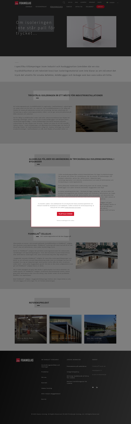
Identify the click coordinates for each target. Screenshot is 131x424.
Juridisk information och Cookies (73, 207)
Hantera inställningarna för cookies (65, 220)
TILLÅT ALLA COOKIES (65, 214)
